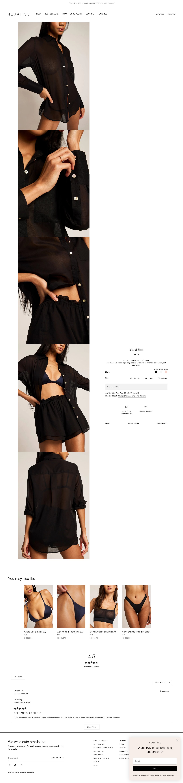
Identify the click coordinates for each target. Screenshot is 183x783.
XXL (152, 378)
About (96, 762)
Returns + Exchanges (103, 748)
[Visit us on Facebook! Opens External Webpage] (21, 765)
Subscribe (56, 758)
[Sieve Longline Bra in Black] (104, 606)
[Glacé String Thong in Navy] (71, 606)
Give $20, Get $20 (101, 758)
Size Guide (162, 378)
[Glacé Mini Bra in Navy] (38, 606)
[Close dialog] (177, 740)
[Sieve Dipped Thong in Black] (136, 606)
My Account (99, 751)
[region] (91, 3)
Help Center (99, 744)
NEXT (154, 768)
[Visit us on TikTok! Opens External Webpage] (15, 765)
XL (146, 378)
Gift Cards (98, 755)
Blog (96, 765)
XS (131, 378)
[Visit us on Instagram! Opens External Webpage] (9, 765)
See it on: (81, 29)
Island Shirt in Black (22, 702)
